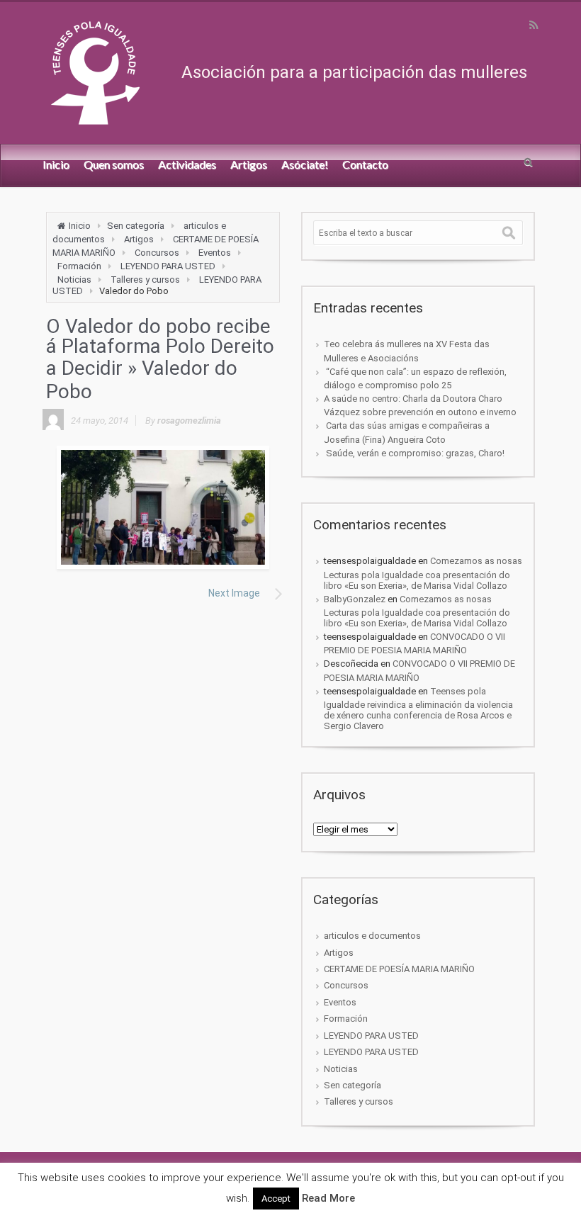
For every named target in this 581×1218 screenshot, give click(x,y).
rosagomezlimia (189, 420)
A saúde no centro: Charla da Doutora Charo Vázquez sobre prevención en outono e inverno (420, 405)
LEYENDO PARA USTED (167, 266)
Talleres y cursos (145, 279)
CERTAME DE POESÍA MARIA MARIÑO (399, 969)
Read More (328, 1198)
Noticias (74, 279)
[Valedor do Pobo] (163, 507)
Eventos (214, 252)
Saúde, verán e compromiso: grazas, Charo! (414, 453)
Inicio (80, 225)
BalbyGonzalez (354, 599)
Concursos (157, 252)
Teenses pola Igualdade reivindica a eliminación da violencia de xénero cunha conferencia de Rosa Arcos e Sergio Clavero (418, 708)
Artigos (139, 239)
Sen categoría (135, 225)
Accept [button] (275, 1198)
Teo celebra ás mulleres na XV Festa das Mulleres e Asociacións (407, 351)
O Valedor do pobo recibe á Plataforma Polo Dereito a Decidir (160, 347)
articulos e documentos (372, 935)
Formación (79, 266)
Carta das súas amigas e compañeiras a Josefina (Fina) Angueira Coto (407, 432)
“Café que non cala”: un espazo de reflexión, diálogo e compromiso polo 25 (415, 378)
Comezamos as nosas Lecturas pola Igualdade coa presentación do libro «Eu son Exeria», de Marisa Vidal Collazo (423, 573)
